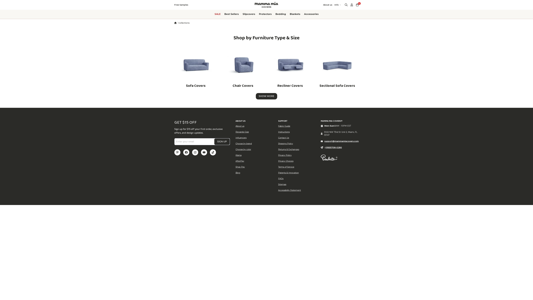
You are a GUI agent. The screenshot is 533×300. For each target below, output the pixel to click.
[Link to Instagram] (195, 152)
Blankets (295, 14)
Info (337, 5)
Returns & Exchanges (288, 149)
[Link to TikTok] (213, 152)
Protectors (265, 14)
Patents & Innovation (288, 173)
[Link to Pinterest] (177, 152)
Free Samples (181, 5)
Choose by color (243, 149)
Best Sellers (231, 14)
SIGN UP (222, 141)
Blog (238, 173)
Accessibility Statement (289, 190)
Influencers (241, 138)
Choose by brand (244, 143)
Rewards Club (242, 132)
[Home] (175, 23)
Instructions (284, 132)
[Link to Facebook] (186, 152)
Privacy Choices (285, 161)
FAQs (280, 178)
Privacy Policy (285, 155)
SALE (218, 14)
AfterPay (240, 161)
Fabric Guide (284, 126)
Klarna (239, 155)
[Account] (351, 4)
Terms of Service (286, 167)
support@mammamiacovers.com (341, 141)
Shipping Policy (285, 143)
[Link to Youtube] (204, 152)
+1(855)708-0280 (333, 147)
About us (327, 5)
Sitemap (282, 184)
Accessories (311, 14)
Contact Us (283, 138)
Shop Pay (240, 167)
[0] (357, 4)
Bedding (281, 14)
